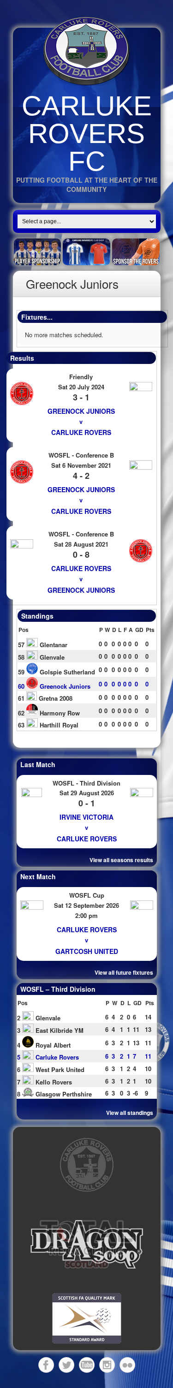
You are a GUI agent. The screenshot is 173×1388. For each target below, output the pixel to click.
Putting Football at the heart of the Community (86, 184)
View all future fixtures (124, 972)
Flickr (127, 1365)
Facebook (46, 1365)
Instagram (107, 1365)
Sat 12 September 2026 (86, 905)
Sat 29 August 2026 (87, 792)
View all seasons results (121, 860)
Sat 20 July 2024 (81, 386)
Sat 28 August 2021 (81, 544)
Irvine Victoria (86, 817)
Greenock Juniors (81, 411)
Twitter (66, 1365)
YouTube (86, 1365)
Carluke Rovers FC (87, 133)
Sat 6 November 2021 (81, 465)
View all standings (129, 1112)
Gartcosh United (86, 951)
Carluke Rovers (81, 432)
